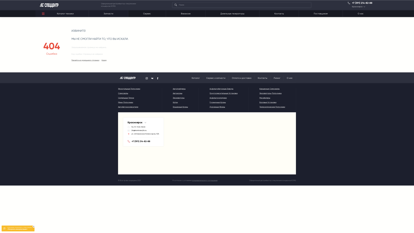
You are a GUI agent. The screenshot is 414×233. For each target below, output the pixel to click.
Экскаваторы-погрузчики (270, 93)
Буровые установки (267, 102)
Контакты (279, 14)
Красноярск (357, 7)
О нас (361, 14)
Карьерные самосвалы (269, 89)
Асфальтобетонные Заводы (221, 89)
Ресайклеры (264, 98)
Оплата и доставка (241, 78)
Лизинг (277, 78)
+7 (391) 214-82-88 (362, 3)
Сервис (147, 14)
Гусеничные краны (218, 102)
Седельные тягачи (126, 98)
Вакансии (186, 14)
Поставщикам (321, 14)
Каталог (196, 78)
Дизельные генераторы (232, 14)
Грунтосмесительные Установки (224, 93)
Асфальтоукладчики (218, 98)
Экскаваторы (178, 98)
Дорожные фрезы (217, 107)
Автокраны (177, 93)
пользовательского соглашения (204, 180)
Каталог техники (65, 14)
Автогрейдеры (179, 89)
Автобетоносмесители (128, 107)
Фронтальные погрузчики (129, 89)
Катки (175, 102)
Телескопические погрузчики (272, 107)
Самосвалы (123, 93)
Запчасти (108, 14)
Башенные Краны (180, 107)
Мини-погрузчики (125, 102)
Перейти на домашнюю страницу (85, 60)
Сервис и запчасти (215, 78)
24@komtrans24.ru (139, 130)
